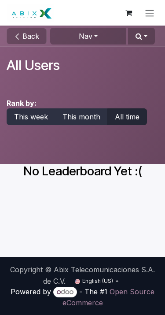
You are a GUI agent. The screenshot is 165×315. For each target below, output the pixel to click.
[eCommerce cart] (128, 13)
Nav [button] (85, 36)
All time (127, 116)
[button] (141, 36)
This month (81, 116)
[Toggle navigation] (149, 13)
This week (31, 116)
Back (29, 36)
